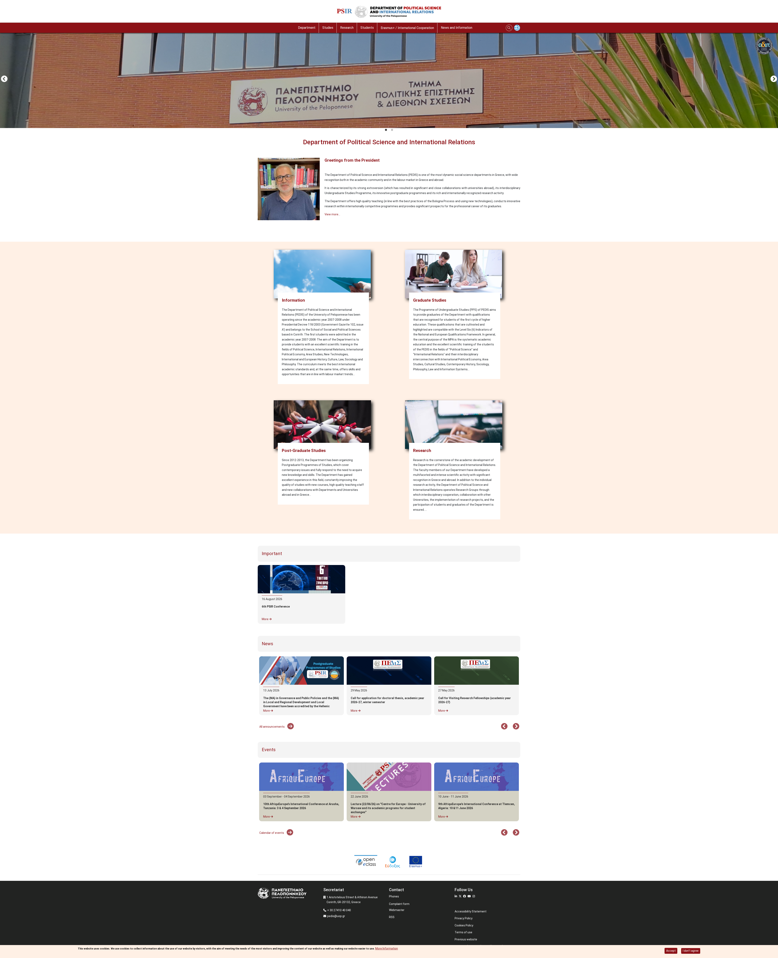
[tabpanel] (389, 79)
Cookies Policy (464, 925)
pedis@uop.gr (336, 916)
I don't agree (691, 950)
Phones (394, 896)
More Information (386, 948)
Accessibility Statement (470, 911)
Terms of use (463, 932)
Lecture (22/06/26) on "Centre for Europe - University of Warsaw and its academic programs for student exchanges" (388, 808)
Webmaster (396, 910)
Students (367, 28)
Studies (327, 28)
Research (347, 28)
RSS (391, 917)
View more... (332, 214)
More (265, 619)
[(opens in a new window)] (389, 670)
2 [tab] (392, 130)
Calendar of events (272, 832)
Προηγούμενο (4, 79)
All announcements (272, 726)
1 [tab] (386, 130)
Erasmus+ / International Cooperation (407, 28)
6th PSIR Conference (276, 606)
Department (306, 28)
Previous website (466, 939)
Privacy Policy (463, 918)
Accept (671, 950)
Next (773, 79)
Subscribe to (259, 230)
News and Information (456, 28)
